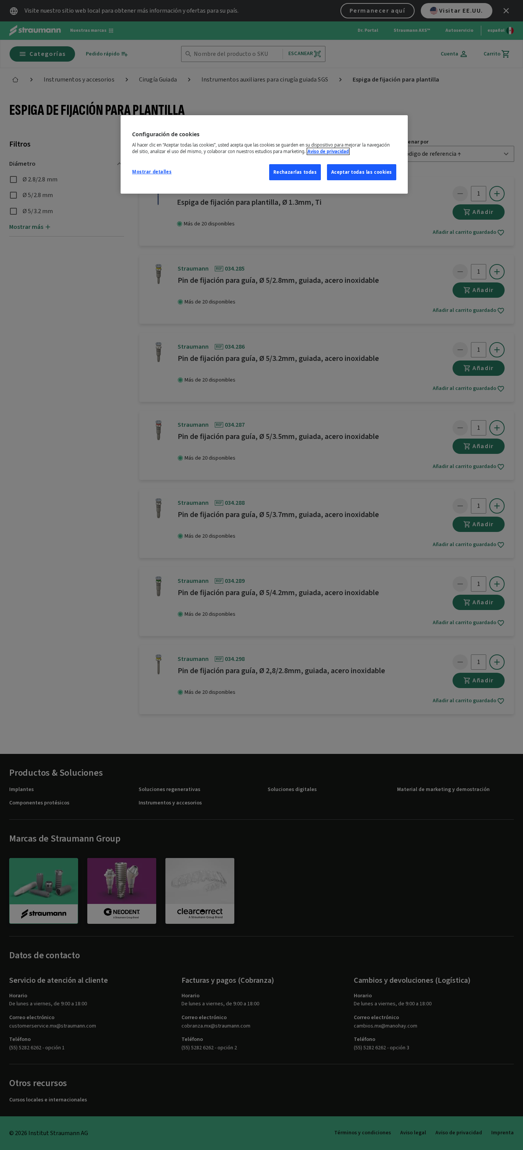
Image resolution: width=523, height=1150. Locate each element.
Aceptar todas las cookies (361, 172)
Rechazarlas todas (295, 172)
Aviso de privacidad (328, 151)
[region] (264, 154)
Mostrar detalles (152, 172)
